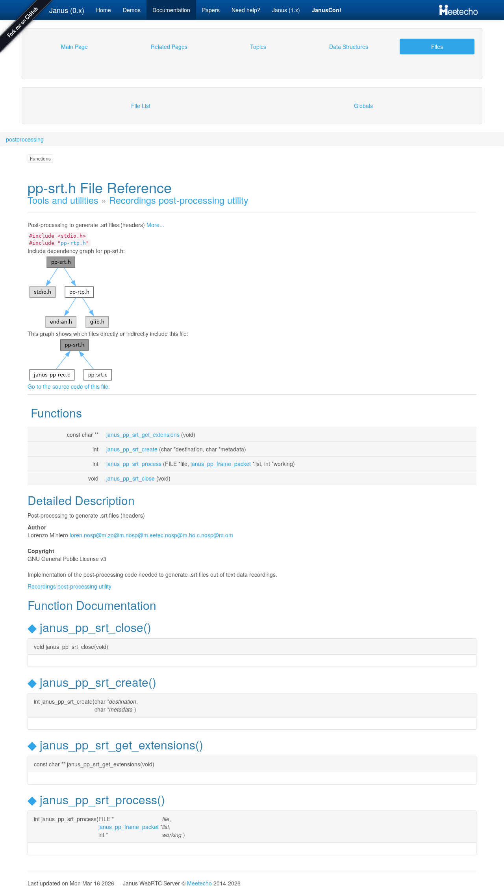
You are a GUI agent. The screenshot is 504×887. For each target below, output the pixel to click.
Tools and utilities (63, 200)
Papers (211, 10)
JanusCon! (326, 10)
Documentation (171, 10)
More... (155, 225)
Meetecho (199, 883)
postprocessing (25, 139)
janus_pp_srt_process (133, 464)
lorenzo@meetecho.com (151, 535)
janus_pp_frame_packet (221, 464)
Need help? (246, 10)
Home (103, 10)
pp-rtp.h (73, 243)
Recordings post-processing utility (178, 200)
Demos (132, 10)
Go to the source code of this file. (69, 386)
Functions (40, 158)
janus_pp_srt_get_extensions (143, 434)
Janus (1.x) (286, 10)
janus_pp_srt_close (130, 478)
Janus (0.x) (66, 10)
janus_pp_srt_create (132, 449)
